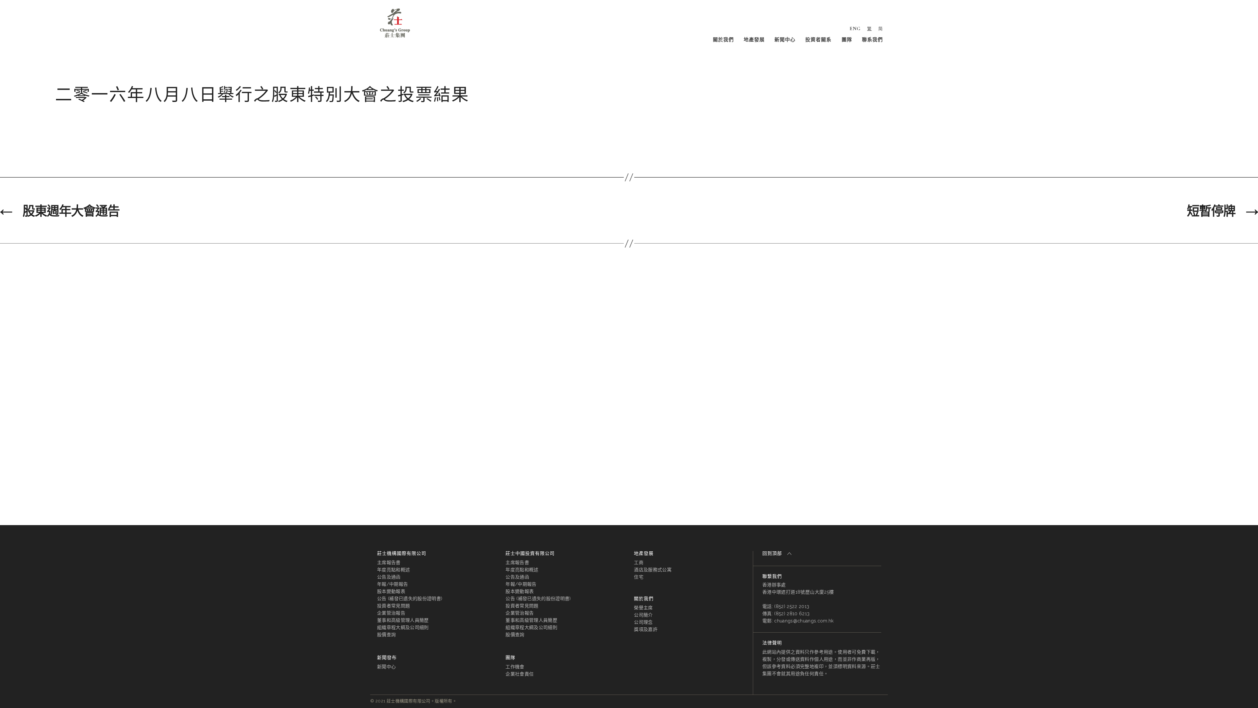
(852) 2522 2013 (791, 606)
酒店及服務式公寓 (653, 569)
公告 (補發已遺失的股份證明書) (409, 598)
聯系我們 (872, 40)
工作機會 (514, 666)
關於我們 (723, 40)
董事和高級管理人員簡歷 (403, 620)
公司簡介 (643, 615)
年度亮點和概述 (393, 569)
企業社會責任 (519, 674)
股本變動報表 (391, 591)
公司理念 (643, 622)
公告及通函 (389, 577)
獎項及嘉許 (646, 629)
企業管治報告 (391, 613)
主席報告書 (389, 562)
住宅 (638, 577)
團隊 (847, 40)
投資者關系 (818, 40)
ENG (855, 28)
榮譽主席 (643, 607)
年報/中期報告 (392, 584)
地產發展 (754, 40)
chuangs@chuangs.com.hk (803, 620)
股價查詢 (386, 634)
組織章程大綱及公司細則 (403, 627)
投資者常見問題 (393, 605)
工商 (638, 562)
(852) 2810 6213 (792, 613)
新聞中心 (784, 40)
